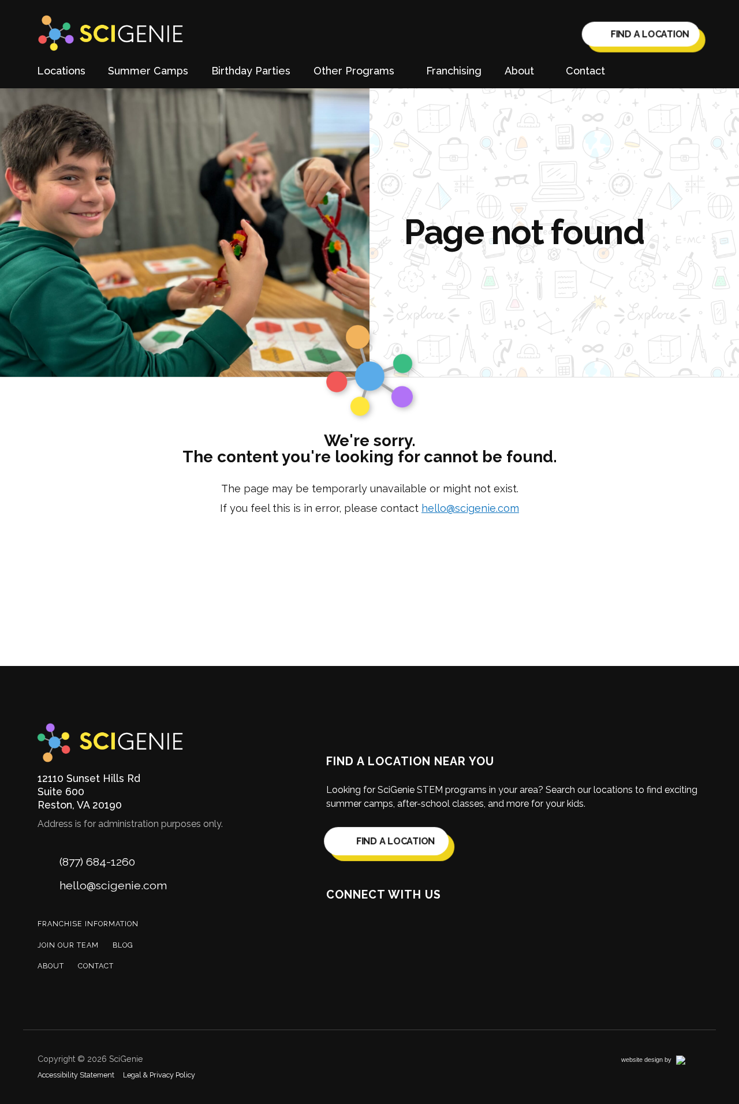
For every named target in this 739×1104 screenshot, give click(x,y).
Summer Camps (148, 71)
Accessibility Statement (76, 1075)
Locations (61, 71)
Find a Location (649, 34)
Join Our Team (68, 945)
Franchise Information (88, 923)
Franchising (454, 71)
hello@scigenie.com (470, 508)
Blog (123, 945)
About (51, 965)
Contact (585, 71)
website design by (658, 1062)
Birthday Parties (250, 71)
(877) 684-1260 (97, 862)
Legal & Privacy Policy (159, 1075)
